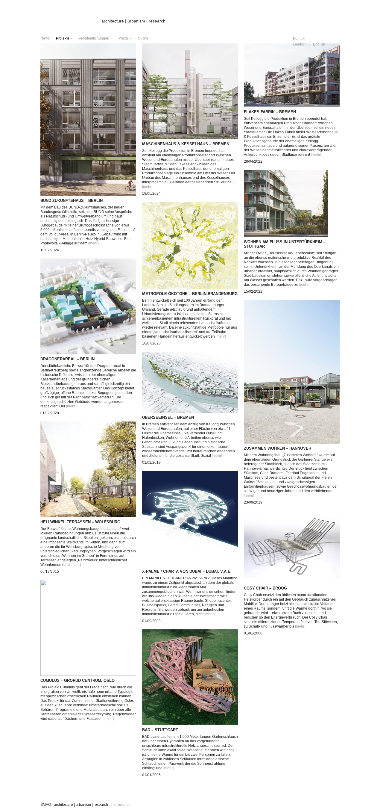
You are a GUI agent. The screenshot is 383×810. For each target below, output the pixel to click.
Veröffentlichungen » (95, 38)
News (45, 38)
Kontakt (299, 39)
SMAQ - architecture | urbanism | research (74, 805)
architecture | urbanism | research (133, 21)
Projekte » (64, 38)
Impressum (120, 805)
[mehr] (93, 243)
